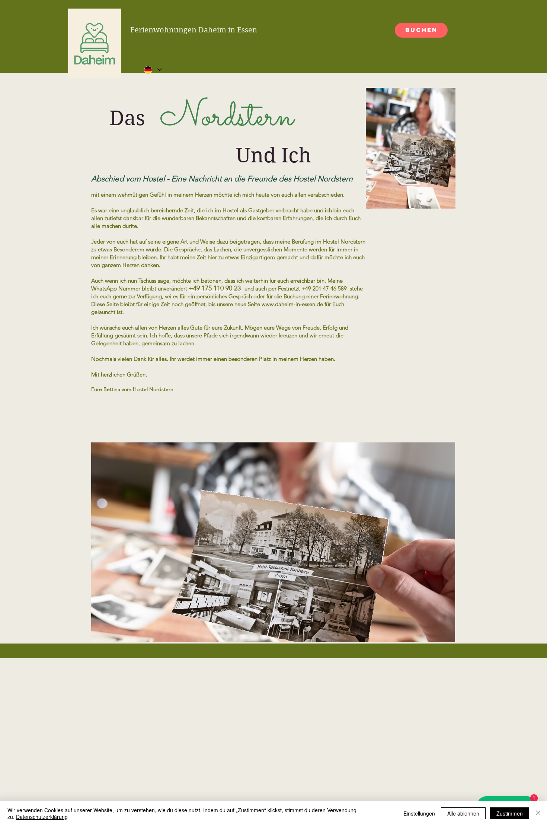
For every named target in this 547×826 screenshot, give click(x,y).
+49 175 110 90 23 (215, 288)
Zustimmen (509, 813)
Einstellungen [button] (419, 813)
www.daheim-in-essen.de (292, 304)
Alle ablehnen (463, 813)
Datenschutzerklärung (42, 816)
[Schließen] (538, 813)
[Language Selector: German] (152, 69)
